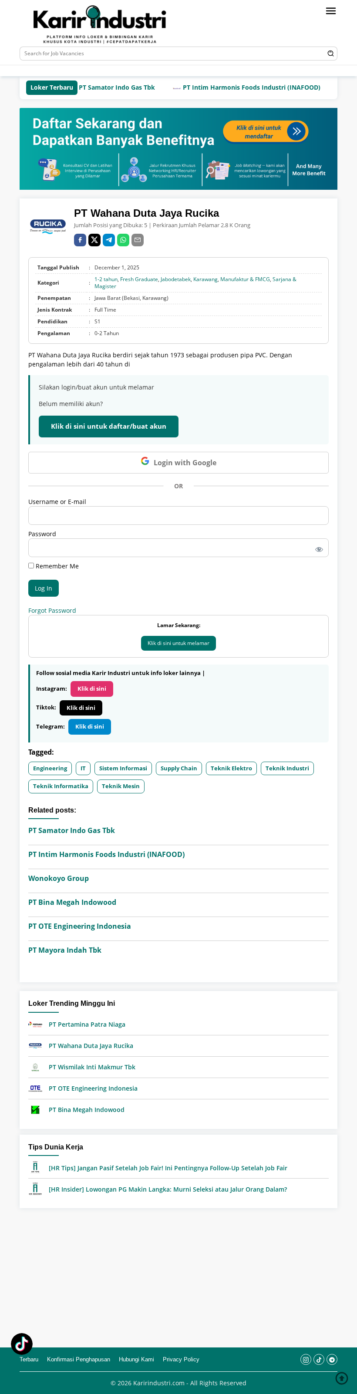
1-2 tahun (106, 279)
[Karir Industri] (115, 24)
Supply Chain (179, 768)
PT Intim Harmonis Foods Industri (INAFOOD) (229, 87)
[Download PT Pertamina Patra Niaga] (35, 1024)
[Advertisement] (178, 1278)
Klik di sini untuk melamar (178, 643)
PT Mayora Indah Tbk (64, 950)
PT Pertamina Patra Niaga (87, 1024)
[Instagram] (111, 70)
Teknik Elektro (231, 768)
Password (42, 534)
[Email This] (137, 240)
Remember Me (56, 566)
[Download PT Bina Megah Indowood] (35, 1109)
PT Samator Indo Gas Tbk (94, 87)
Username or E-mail (57, 501)
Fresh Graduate (139, 279)
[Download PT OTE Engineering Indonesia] (35, 1088)
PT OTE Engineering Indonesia (79, 926)
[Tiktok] (124, 70)
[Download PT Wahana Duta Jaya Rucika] (35, 1045)
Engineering (50, 768)
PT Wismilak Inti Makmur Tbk (92, 1067)
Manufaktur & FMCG (245, 279)
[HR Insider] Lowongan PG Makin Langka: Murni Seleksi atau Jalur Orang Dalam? (168, 1189)
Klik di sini (91, 688)
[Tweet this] (94, 240)
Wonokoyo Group (58, 878)
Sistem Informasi (123, 768)
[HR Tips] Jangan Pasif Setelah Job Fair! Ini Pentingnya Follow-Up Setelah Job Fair (168, 1168)
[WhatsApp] (123, 240)
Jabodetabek (176, 279)
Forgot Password (52, 610)
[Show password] (317, 547)
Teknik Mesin (121, 786)
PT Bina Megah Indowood (72, 902)
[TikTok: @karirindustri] (22, 1345)
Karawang (205, 279)
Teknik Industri (287, 768)
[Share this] (80, 240)
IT (83, 768)
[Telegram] (137, 70)
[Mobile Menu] (330, 10)
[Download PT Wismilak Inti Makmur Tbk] (35, 1066)
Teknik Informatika (60, 786)
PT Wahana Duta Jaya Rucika (91, 1045)
